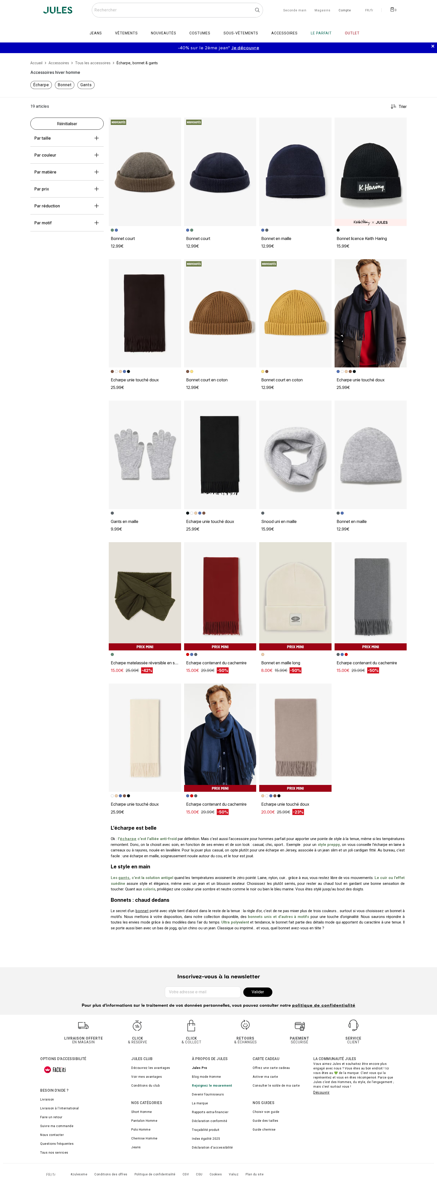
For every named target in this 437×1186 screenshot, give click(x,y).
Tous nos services (54, 1152)
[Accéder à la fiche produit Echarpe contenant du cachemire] (220, 596)
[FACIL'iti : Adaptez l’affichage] (55, 1069)
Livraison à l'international (59, 1108)
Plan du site (255, 1174)
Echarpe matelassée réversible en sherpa (148, 662)
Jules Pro (199, 1068)
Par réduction (47, 205)
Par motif (43, 222)
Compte (345, 10)
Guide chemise (264, 1129)
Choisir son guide (266, 1112)
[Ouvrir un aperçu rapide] (175, 124)
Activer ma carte (265, 1077)
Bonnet (65, 84)
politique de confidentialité (323, 1006)
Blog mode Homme (206, 1077)
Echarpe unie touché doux (135, 379)
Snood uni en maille (279, 521)
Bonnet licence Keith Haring (362, 238)
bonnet (142, 911)
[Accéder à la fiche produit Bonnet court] (145, 172)
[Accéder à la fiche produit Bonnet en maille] (295, 172)
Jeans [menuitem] (96, 33)
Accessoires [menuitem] (284, 33)
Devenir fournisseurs (208, 1094)
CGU (199, 1174)
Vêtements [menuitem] (126, 33)
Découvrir (321, 1092)
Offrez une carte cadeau (271, 1068)
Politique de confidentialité (155, 1174)
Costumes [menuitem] (199, 33)
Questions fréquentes (57, 1144)
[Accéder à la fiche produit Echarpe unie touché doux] (145, 313)
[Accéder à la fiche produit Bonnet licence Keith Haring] (371, 172)
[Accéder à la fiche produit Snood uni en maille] (295, 455)
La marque (200, 1103)
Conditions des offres (110, 1174)
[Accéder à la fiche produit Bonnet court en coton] (220, 313)
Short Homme (141, 1112)
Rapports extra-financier (210, 1112)
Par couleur (45, 155)
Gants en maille (124, 521)
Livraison (47, 1099)
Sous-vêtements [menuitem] (241, 33)
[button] (175, 124)
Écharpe (41, 84)
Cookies (216, 1174)
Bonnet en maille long (280, 662)
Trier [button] (403, 106)
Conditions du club (145, 1085)
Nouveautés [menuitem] (163, 33)
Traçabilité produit (206, 1130)
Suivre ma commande (56, 1126)
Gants (86, 84)
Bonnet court (123, 238)
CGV (186, 1174)
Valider (258, 992)
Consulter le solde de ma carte (276, 1085)
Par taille (42, 138)
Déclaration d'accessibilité (212, 1147)
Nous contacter (52, 1135)
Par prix (41, 188)
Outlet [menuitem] (352, 33)
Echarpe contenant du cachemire (216, 662)
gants (123, 877)
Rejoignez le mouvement (212, 1085)
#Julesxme (79, 1174)
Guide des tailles (265, 1121)
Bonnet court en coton (207, 379)
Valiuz (233, 1174)
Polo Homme (140, 1129)
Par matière (45, 171)
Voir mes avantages (146, 1077)
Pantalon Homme (144, 1121)
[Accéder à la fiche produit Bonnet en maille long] (295, 596)
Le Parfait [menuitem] (321, 33)
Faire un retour (51, 1117)
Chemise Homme (144, 1138)
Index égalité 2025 (206, 1138)
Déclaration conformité (209, 1121)
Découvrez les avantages (150, 1068)
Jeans (136, 1147)
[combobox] (177, 10)
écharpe (128, 839)
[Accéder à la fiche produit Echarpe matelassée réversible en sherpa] (145, 596)
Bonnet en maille (276, 238)
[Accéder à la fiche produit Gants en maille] (145, 455)
